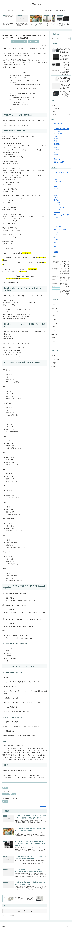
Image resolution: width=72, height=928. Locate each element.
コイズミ (55, 190)
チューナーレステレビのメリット (21, 102)
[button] (36, 41)
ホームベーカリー (59, 133)
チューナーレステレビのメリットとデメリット (22, 99)
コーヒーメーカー (61, 129)
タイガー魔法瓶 (59, 207)
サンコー (56, 195)
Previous (1, 21)
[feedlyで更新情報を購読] (3, 801)
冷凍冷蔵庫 (57, 136)
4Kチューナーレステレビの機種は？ (19, 77)
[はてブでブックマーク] (24, 41)
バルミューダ (58, 226)
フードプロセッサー (57, 131)
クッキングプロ (56, 188)
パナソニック (60, 229)
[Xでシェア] (13, 41)
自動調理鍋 (57, 149)
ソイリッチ (57, 202)
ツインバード (58, 209)
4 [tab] (39, 29)
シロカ (56, 200)
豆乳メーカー (57, 152)
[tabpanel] (8, 20)
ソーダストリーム (58, 204)
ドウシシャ (56, 217)
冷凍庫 (56, 138)
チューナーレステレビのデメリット (22, 104)
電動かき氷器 (56, 154)
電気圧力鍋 (59, 162)
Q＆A (14, 106)
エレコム (55, 186)
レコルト (57, 239)
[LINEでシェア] (30, 41)
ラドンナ (57, 235)
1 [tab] (33, 29)
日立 (55, 244)
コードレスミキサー (58, 125)
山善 (55, 242)
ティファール (57, 212)
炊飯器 (57, 144)
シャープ (56, 197)
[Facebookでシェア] (19, 41)
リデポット (56, 237)
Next (71, 21)
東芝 (55, 246)
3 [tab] (37, 29)
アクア (55, 179)
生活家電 (5, 787)
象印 (56, 252)
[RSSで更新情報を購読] (6, 801)
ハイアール (57, 224)
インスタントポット (57, 181)
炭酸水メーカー (57, 147)
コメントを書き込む (24, 911)
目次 (22, 72)
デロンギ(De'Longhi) (62, 215)
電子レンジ (57, 156)
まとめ (12, 109)
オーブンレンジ (58, 123)
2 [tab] (35, 29)
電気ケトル (57, 159)
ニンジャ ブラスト (57, 219)
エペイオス (56, 183)
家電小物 (57, 141)
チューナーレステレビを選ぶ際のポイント (23, 97)
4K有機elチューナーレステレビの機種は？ (21, 75)
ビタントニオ (58, 232)
